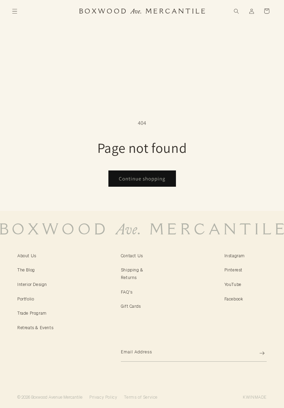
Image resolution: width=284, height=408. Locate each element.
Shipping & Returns (132, 273)
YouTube (232, 284)
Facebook (233, 299)
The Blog (26, 269)
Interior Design (32, 284)
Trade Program (32, 313)
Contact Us (132, 255)
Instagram (234, 255)
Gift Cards (131, 306)
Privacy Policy (103, 397)
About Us (26, 255)
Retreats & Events (35, 327)
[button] (14, 11)
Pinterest (233, 269)
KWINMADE (255, 397)
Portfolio (25, 299)
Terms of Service (141, 397)
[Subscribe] (258, 353)
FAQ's (127, 292)
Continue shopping (142, 178)
